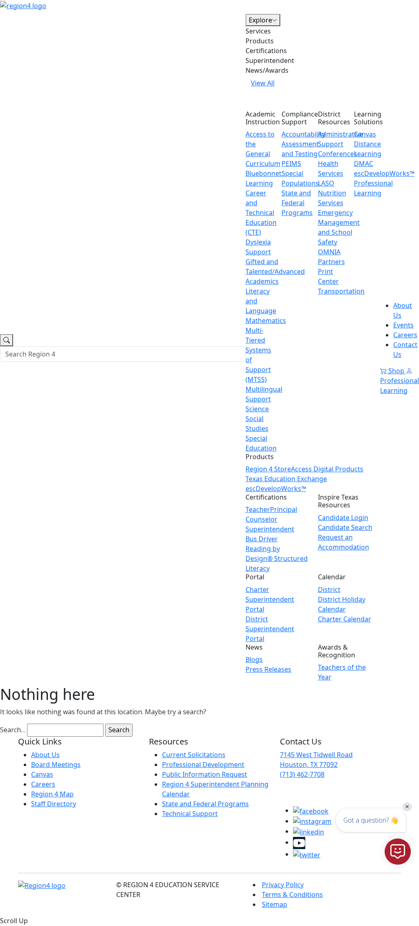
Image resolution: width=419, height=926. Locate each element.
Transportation (341, 291)
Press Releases (268, 669)
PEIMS (291, 163)
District (329, 589)
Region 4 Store (268, 468)
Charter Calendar (344, 618)
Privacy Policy (283, 884)
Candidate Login (343, 517)
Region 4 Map (52, 793)
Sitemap (274, 904)
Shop (396, 370)
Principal (283, 509)
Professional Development (203, 764)
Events (403, 325)
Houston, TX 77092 (309, 764)
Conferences (337, 153)
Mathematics (266, 320)
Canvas (365, 134)
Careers (405, 334)
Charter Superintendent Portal (270, 599)
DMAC (363, 163)
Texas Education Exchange (286, 478)
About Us (45, 754)
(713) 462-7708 (302, 774)
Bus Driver (262, 538)
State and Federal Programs (297, 202)
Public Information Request (204, 774)
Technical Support (190, 813)
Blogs (254, 659)
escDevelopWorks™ (276, 488)
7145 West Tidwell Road (316, 754)
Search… (12, 729)
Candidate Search (345, 527)
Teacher (258, 509)
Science (257, 408)
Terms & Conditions (292, 894)
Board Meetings (56, 764)
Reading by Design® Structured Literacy (277, 558)
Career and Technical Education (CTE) (261, 212)
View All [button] (263, 82)
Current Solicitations (193, 754)
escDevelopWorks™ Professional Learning (384, 183)
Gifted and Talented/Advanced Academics (275, 271)
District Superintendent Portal (270, 628)
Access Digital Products (327, 468)
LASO (326, 183)
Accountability (303, 134)
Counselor (261, 519)
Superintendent (270, 529)
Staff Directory (53, 803)
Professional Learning (399, 385)
